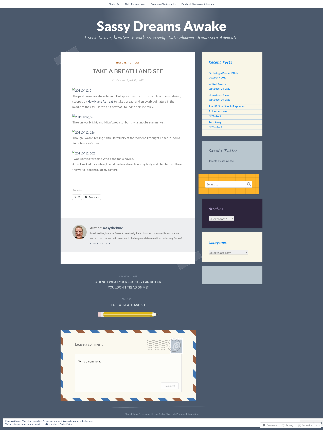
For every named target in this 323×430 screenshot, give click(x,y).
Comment (170, 386)
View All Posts (100, 243)
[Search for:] (228, 184)
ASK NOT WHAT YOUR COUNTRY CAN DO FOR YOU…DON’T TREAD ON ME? (128, 281)
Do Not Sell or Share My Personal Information (175, 413)
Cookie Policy (66, 424)
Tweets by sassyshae (221, 160)
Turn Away (215, 122)
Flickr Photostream (135, 4)
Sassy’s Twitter (223, 151)
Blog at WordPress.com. (137, 413)
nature (121, 62)
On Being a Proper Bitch (223, 73)
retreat (134, 62)
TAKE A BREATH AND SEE (128, 302)
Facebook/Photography (163, 4)
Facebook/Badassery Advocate (198, 4)
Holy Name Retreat (100, 101)
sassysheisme (112, 228)
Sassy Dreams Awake (161, 26)
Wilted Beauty (217, 84)
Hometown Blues (219, 95)
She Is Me (114, 4)
